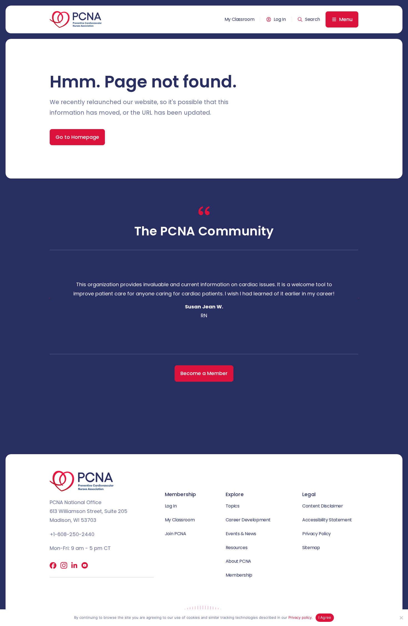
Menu (345, 19)
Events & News (241, 534)
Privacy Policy (316, 534)
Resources (237, 547)
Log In (280, 19)
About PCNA (238, 561)
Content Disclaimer (322, 506)
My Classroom (240, 19)
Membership (239, 575)
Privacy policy (300, 617)
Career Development (248, 520)
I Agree (324, 617)
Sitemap (311, 547)
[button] (308, 19)
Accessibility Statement (327, 520)
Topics (233, 506)
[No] (401, 617)
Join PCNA (175, 534)
